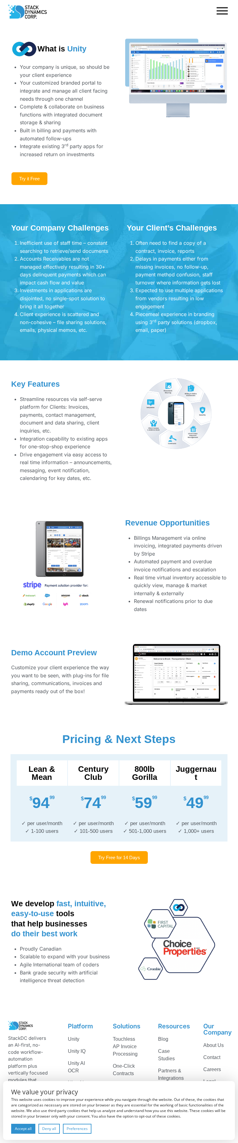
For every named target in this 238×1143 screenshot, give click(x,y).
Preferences (77, 1128)
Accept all (23, 1128)
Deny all (49, 1128)
